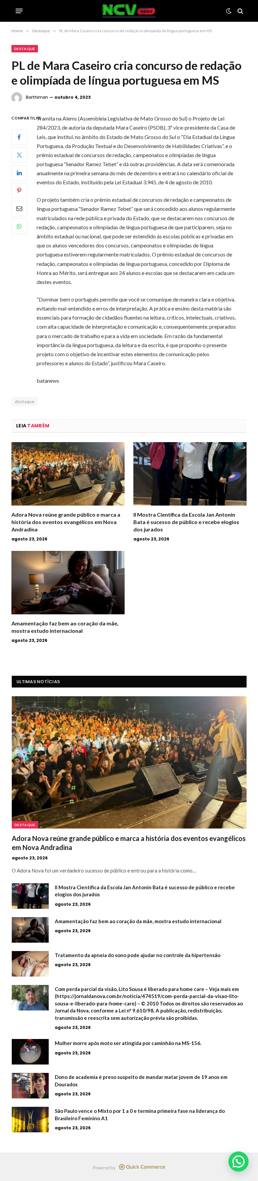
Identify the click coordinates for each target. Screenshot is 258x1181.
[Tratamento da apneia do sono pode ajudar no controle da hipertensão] (30, 964)
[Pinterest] (19, 190)
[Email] (19, 208)
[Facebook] (19, 137)
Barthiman (37, 97)
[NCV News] (129, 11)
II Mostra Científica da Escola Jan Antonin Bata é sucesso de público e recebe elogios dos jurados (186, 521)
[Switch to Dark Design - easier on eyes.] (228, 11)
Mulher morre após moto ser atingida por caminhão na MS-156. (128, 1043)
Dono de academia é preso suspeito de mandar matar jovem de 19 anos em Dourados (141, 1080)
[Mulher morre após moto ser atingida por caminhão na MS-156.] (30, 1052)
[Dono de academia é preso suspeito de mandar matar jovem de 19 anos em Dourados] (30, 1085)
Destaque (24, 48)
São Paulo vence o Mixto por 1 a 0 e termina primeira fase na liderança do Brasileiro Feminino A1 (140, 1114)
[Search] (239, 10)
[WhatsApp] (19, 226)
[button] (238, 1161)
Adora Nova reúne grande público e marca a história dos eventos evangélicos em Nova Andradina (65, 521)
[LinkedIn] (19, 173)
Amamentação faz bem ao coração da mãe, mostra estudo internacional (65, 627)
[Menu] (19, 11)
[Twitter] (19, 155)
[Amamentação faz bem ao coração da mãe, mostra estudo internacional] (68, 583)
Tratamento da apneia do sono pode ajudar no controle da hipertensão (137, 955)
